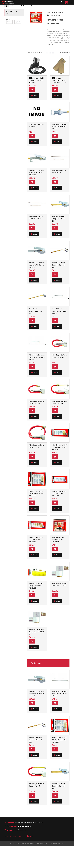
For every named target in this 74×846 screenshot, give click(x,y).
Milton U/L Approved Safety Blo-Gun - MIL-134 (36, 311)
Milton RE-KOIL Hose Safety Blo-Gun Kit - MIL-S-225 (36, 586)
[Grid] (46, 52)
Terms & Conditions (13, 836)
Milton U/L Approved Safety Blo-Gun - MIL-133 (59, 265)
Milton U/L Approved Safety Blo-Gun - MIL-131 (59, 219)
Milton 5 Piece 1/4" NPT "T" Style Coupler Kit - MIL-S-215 (36, 540)
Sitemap (29, 836)
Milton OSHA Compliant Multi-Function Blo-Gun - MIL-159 (37, 357)
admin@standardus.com (20, 830)
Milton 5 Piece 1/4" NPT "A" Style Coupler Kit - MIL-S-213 (59, 493)
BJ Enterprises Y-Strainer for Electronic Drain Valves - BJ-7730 (59, 80)
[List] (50, 52)
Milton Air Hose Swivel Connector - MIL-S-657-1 (36, 632)
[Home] (8, 3)
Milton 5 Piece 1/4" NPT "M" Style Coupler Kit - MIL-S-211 (59, 447)
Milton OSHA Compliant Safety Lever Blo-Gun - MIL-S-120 (36, 173)
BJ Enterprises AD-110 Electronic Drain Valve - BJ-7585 (36, 80)
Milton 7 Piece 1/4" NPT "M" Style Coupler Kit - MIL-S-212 (36, 493)
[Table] (53, 52)
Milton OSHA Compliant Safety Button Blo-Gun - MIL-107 (59, 126)
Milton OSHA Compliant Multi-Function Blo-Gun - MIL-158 (60, 311)
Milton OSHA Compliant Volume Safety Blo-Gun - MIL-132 (36, 265)
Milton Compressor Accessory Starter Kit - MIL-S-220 (59, 540)
